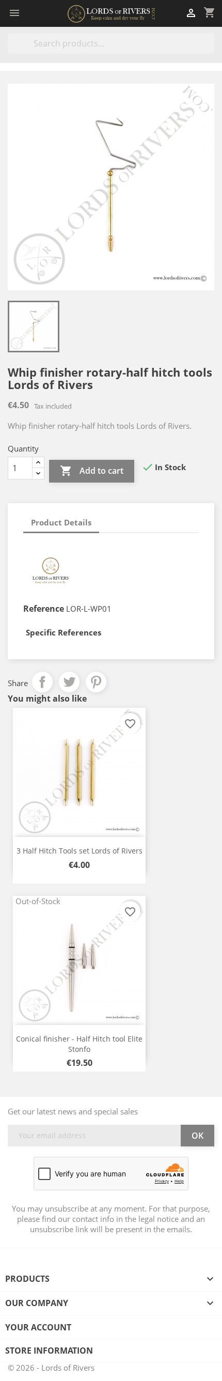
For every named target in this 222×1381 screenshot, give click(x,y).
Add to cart (91, 470)
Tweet (69, 682)
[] (210, 50)
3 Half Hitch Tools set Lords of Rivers (79, 851)
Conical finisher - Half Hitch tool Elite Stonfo (79, 1044)
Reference (43, 608)
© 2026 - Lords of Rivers (51, 1367)
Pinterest (96, 682)
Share (42, 682)
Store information (49, 1350)
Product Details (61, 522)
